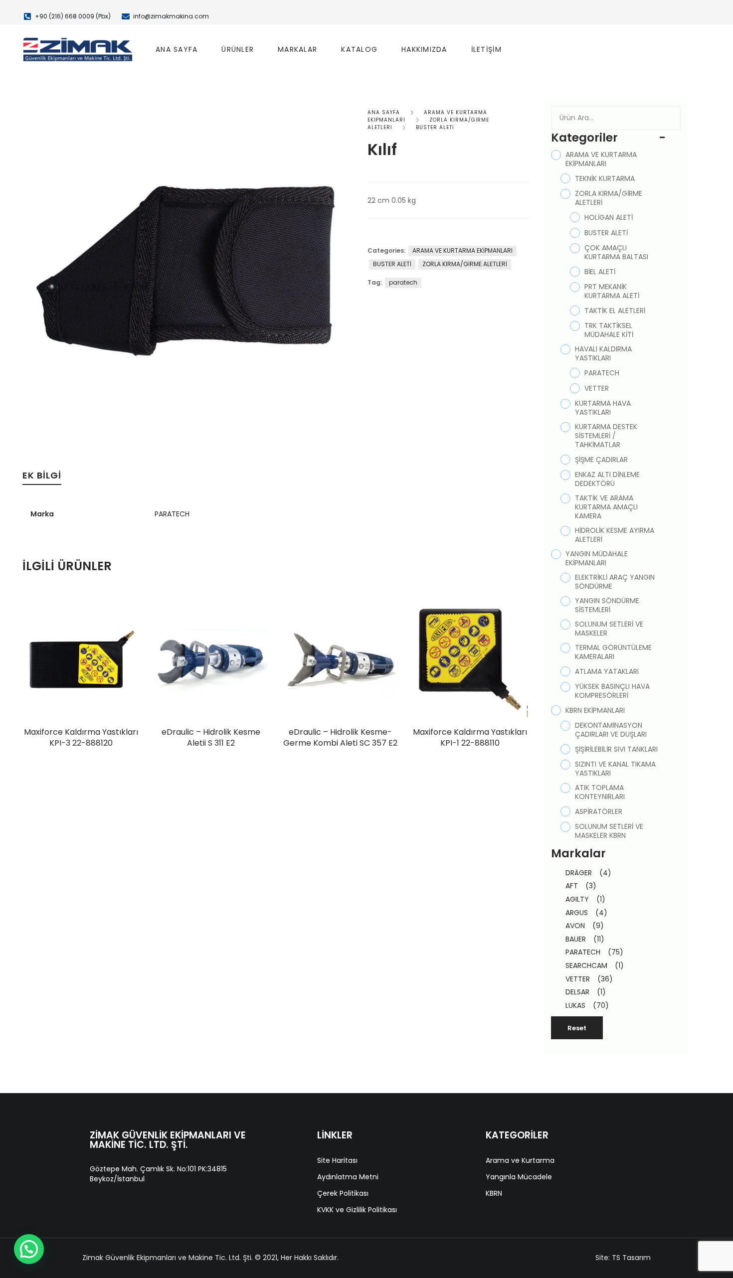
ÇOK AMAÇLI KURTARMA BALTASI (616, 252)
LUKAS (587, 1005)
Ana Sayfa (176, 49)
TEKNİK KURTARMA (605, 178)
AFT (580, 886)
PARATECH (172, 514)
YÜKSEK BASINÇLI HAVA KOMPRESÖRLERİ (612, 691)
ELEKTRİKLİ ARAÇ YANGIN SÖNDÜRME (615, 582)
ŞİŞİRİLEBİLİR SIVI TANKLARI (616, 749)
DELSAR (585, 992)
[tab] (41, 478)
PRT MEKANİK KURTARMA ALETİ (611, 291)
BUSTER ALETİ (435, 127)
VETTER (596, 388)
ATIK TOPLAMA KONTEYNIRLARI (600, 792)
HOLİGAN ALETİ (608, 217)
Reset (576, 1028)
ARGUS (586, 913)
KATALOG (359, 49)
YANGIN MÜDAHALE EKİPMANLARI (596, 558)
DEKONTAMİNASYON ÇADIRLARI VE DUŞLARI (611, 730)
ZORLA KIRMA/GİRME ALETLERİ (464, 264)
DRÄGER (588, 873)
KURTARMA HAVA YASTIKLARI (603, 408)
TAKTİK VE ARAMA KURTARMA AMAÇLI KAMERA (606, 506)
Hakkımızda (424, 49)
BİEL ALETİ (599, 271)
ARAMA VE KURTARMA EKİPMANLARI (462, 250)
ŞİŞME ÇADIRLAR (601, 459)
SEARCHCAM (594, 965)
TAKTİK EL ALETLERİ (614, 310)
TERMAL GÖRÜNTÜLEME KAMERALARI (613, 652)
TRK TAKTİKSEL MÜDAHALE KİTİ (608, 330)
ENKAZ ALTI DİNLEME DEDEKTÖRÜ (607, 479)
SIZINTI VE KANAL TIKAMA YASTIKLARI (615, 769)
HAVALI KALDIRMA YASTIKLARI (603, 353)
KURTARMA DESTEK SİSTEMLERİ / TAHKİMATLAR (606, 435)
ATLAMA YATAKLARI (607, 671)
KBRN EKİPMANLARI (595, 710)
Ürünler (237, 49)
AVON (584, 926)
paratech (403, 282)
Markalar (297, 49)
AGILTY (585, 899)
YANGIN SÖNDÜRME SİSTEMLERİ (607, 605)
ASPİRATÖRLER (598, 811)
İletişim (486, 49)
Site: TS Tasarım (623, 1258)
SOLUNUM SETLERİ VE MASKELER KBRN (609, 831)
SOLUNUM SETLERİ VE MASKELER (609, 629)
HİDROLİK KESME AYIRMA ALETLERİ (614, 535)
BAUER (584, 939)
